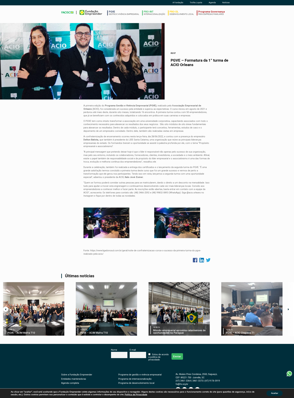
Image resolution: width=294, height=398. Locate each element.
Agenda (212, 2)
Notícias (226, 2)
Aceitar (274, 393)
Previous (5, 309)
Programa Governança (211, 12)
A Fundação (178, 2)
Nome (114, 350)
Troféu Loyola (196, 2)
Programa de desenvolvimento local (136, 383)
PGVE (124, 12)
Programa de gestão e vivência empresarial (140, 374)
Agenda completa (70, 383)
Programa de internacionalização (135, 379)
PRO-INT (154, 12)
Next (288, 309)
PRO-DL (182, 12)
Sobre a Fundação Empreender (76, 374)
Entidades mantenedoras (73, 379)
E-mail (133, 350)
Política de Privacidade (136, 394)
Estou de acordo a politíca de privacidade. (158, 357)
